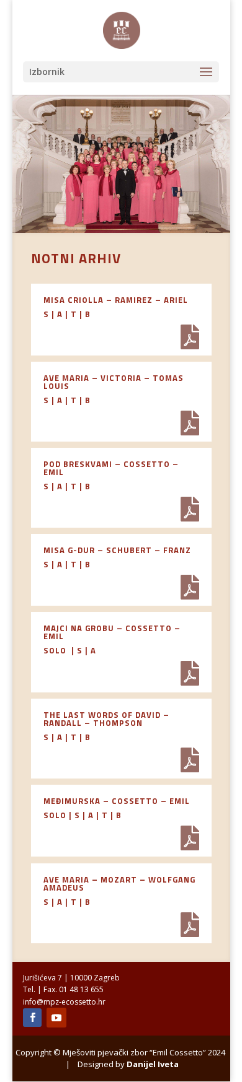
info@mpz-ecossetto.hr (64, 1002)
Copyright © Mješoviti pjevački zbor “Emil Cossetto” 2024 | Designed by (121, 1058)
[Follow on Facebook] (32, 1017)
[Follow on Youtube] (56, 1017)
